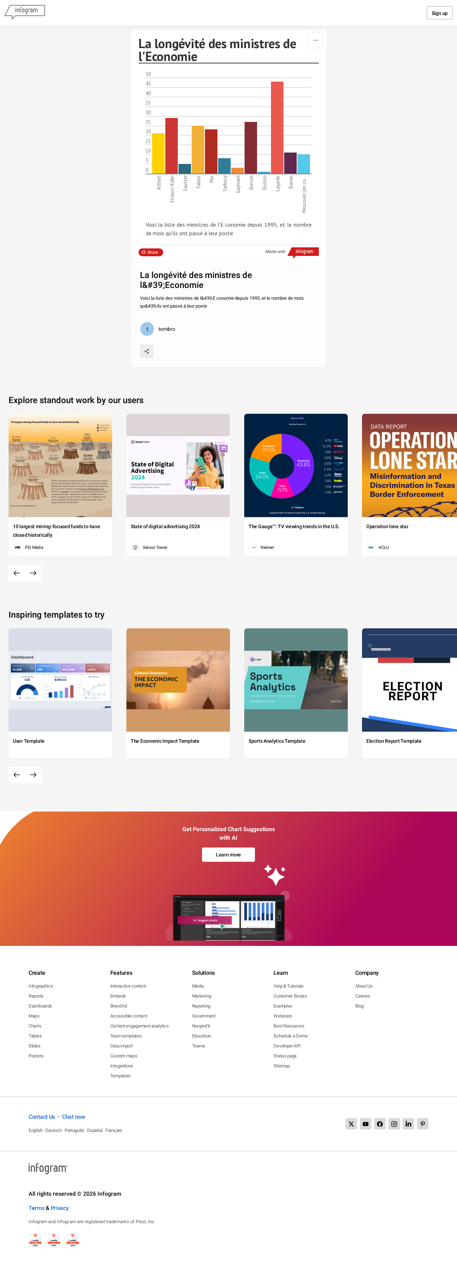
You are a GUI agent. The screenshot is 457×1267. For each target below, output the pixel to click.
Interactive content (128, 986)
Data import (121, 1046)
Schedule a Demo (290, 1036)
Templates (120, 1075)
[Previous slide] (17, 573)
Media (198, 986)
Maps (34, 1016)
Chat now (73, 1116)
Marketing (201, 996)
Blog (359, 1006)
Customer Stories (290, 996)
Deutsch (53, 1130)
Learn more (228, 854)
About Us (364, 986)
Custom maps (123, 1056)
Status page (285, 1056)
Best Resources (288, 1026)
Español (94, 1130)
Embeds (118, 996)
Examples (282, 1006)
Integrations (121, 1065)
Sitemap (281, 1065)
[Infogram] (24, 13)
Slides (34, 1046)
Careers (362, 996)
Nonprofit (201, 1026)
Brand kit (118, 1006)
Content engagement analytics (139, 1026)
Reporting (201, 1006)
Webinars (282, 1016)
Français (113, 1130)
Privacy (60, 1208)
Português (74, 1130)
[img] (158, 153)
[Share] (147, 351)
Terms (37, 1208)
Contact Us (42, 1116)
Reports (36, 996)
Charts (35, 1026)
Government (204, 1016)
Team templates (126, 1036)
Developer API (287, 1046)
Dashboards (40, 1006)
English (35, 1130)
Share (152, 252)
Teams (199, 1046)
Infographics (41, 986)
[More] (315, 40)
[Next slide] (33, 573)
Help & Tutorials (288, 986)
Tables (35, 1036)
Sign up (440, 13)
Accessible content (128, 1016)
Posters (36, 1056)
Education (201, 1036)
